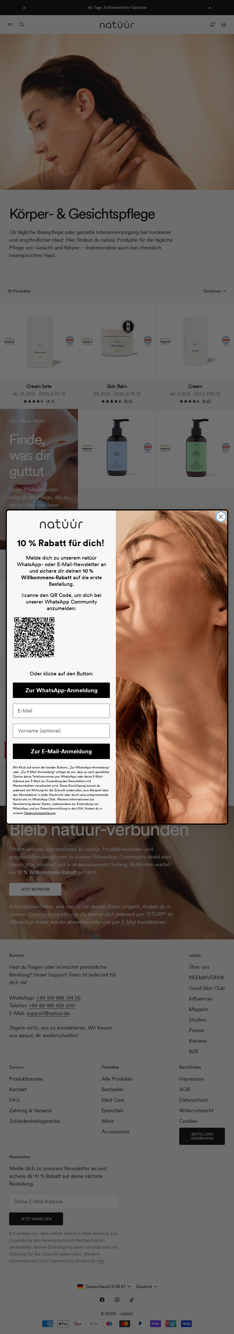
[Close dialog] (221, 517)
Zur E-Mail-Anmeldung (61, 751)
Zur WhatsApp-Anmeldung (61, 690)
